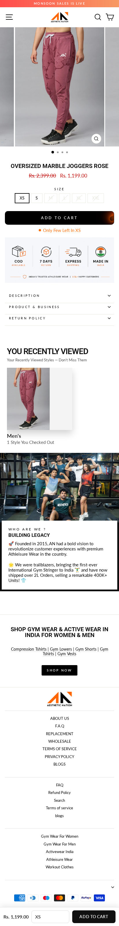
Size (59, 189)
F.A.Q (59, 726)
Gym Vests (66, 653)
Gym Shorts (85, 649)
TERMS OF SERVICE (59, 748)
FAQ (59, 785)
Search (59, 800)
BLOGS (59, 764)
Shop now (59, 670)
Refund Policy (59, 792)
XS (22, 197)
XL (79, 197)
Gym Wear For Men (60, 844)
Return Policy (27, 318)
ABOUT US (59, 718)
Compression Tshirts (29, 649)
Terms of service (59, 808)
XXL (95, 197)
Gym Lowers (61, 649)
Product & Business (34, 307)
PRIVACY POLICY (59, 756)
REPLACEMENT (59, 733)
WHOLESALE (59, 741)
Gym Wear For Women (59, 836)
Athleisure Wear (59, 859)
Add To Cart (93, 916)
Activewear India (59, 851)
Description (24, 295)
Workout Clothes (60, 867)
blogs (59, 815)
